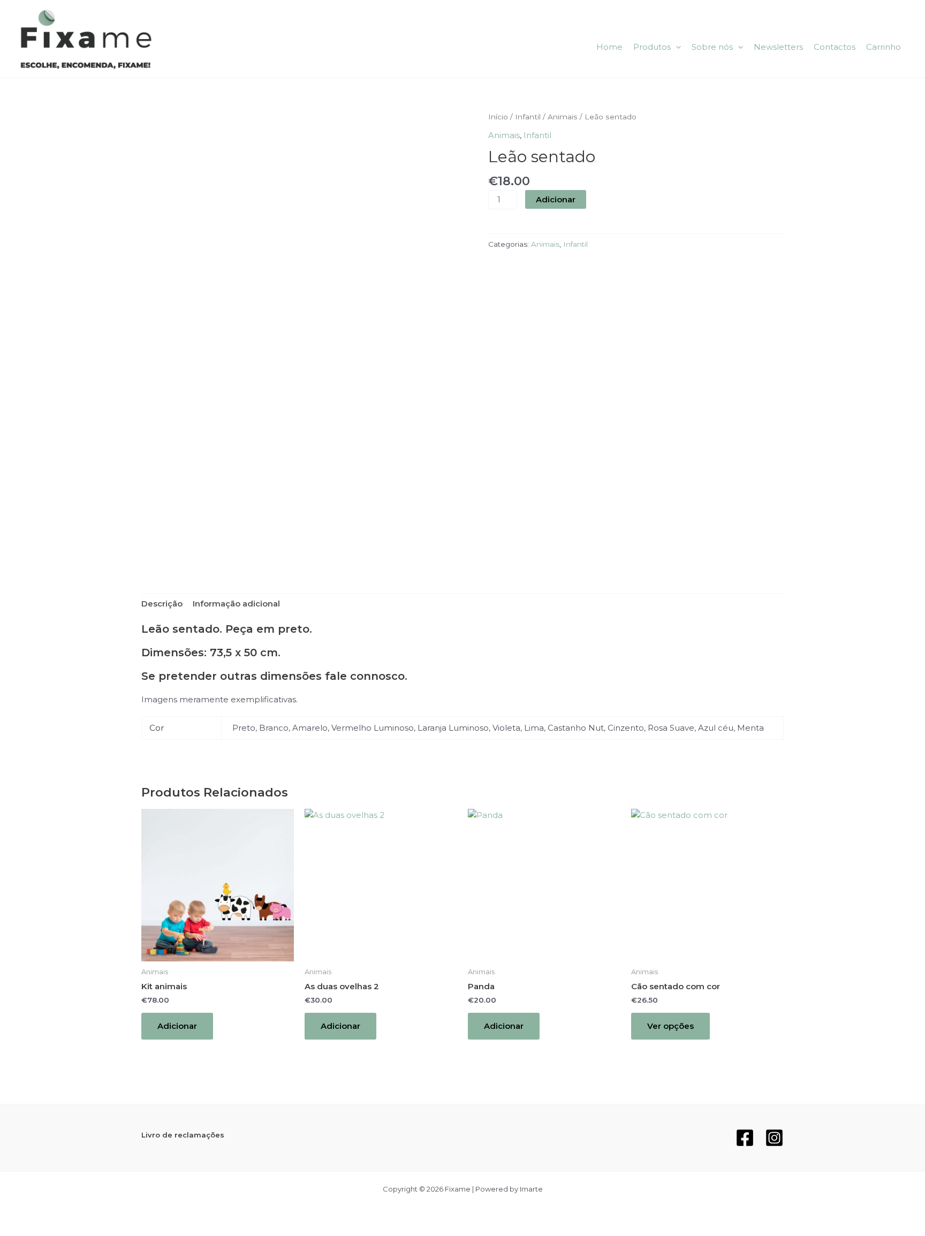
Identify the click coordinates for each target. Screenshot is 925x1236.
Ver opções (670, 1026)
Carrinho (883, 47)
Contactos (834, 47)
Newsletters (778, 47)
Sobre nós (712, 47)
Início (498, 116)
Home (609, 47)
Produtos (652, 47)
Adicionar (555, 199)
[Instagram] (774, 1137)
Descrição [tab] (162, 603)
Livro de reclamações (182, 1135)
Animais (563, 116)
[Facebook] (745, 1137)
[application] (676, 47)
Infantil (528, 116)
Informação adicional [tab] (236, 603)
